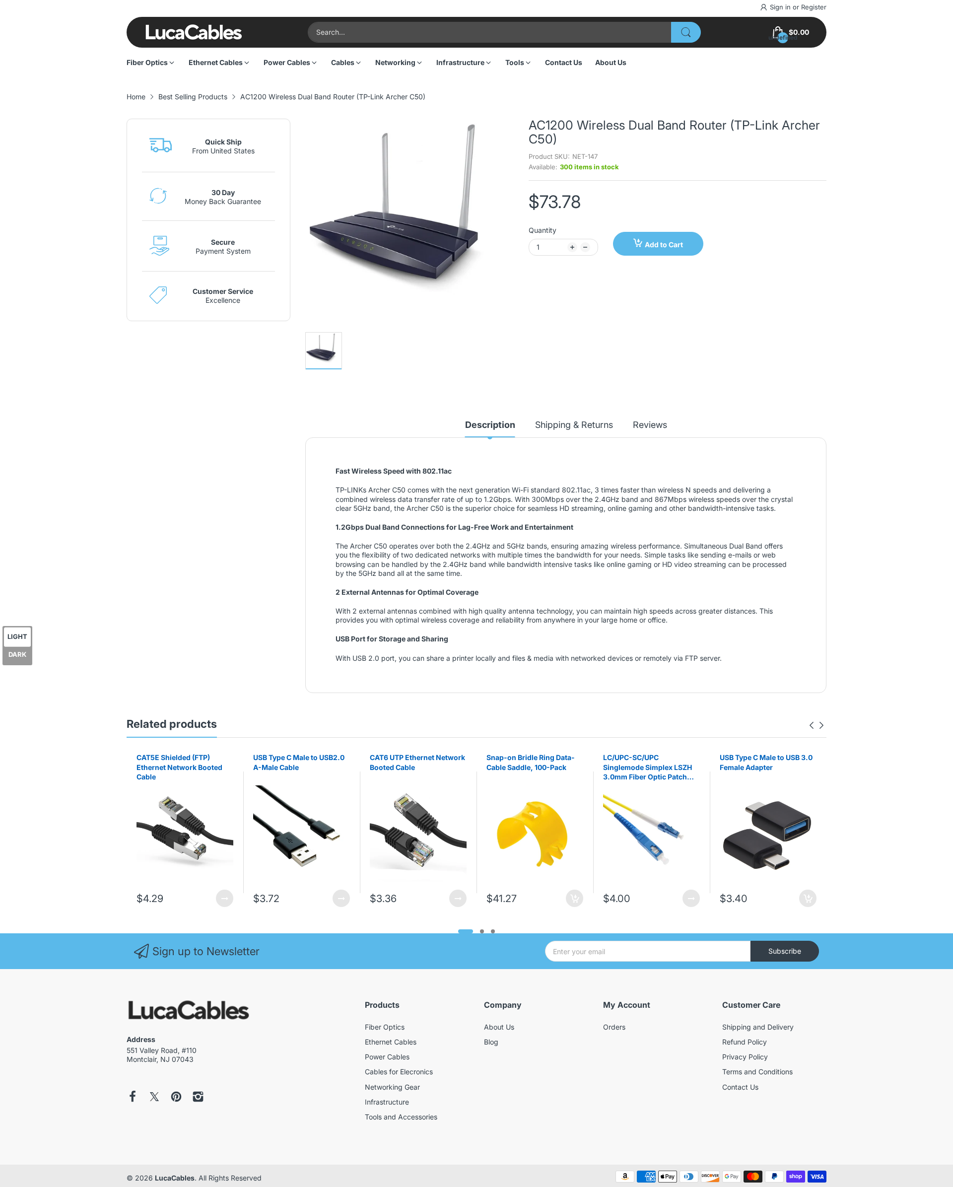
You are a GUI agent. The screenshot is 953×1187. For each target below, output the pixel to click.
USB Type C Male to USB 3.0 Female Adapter (766, 762)
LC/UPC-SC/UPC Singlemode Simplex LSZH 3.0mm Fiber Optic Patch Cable (647, 767)
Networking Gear (392, 1087)
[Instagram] (198, 1098)
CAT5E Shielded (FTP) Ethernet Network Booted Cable (179, 767)
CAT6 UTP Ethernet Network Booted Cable (417, 762)
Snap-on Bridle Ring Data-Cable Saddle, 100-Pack (530, 762)
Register (813, 7)
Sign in (781, 7)
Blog (491, 1042)
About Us (499, 1027)
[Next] (812, 725)
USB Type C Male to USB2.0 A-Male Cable (298, 762)
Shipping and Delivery (758, 1027)
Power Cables (387, 1056)
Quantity (542, 230)
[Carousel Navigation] (816, 725)
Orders (614, 1027)
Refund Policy (744, 1042)
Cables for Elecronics (399, 1071)
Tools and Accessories (401, 1117)
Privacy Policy (745, 1056)
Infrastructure (387, 1102)
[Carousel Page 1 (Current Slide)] (465, 931)
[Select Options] (224, 898)
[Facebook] (132, 1098)
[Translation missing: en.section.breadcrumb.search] (686, 32)
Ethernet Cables (390, 1042)
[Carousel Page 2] (482, 931)
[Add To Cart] (574, 898)
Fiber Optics (385, 1027)
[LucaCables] (193, 32)
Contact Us (740, 1087)
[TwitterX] (154, 1098)
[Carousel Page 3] (493, 931)
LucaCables (175, 1178)
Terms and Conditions (757, 1071)
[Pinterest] (176, 1098)
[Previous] (821, 725)
